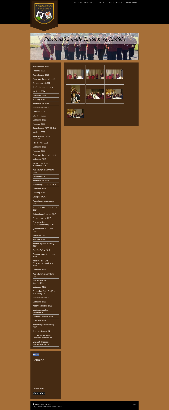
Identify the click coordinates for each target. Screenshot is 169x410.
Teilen (37, 355)
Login (134, 404)
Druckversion (39, 404)
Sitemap (48, 404)
